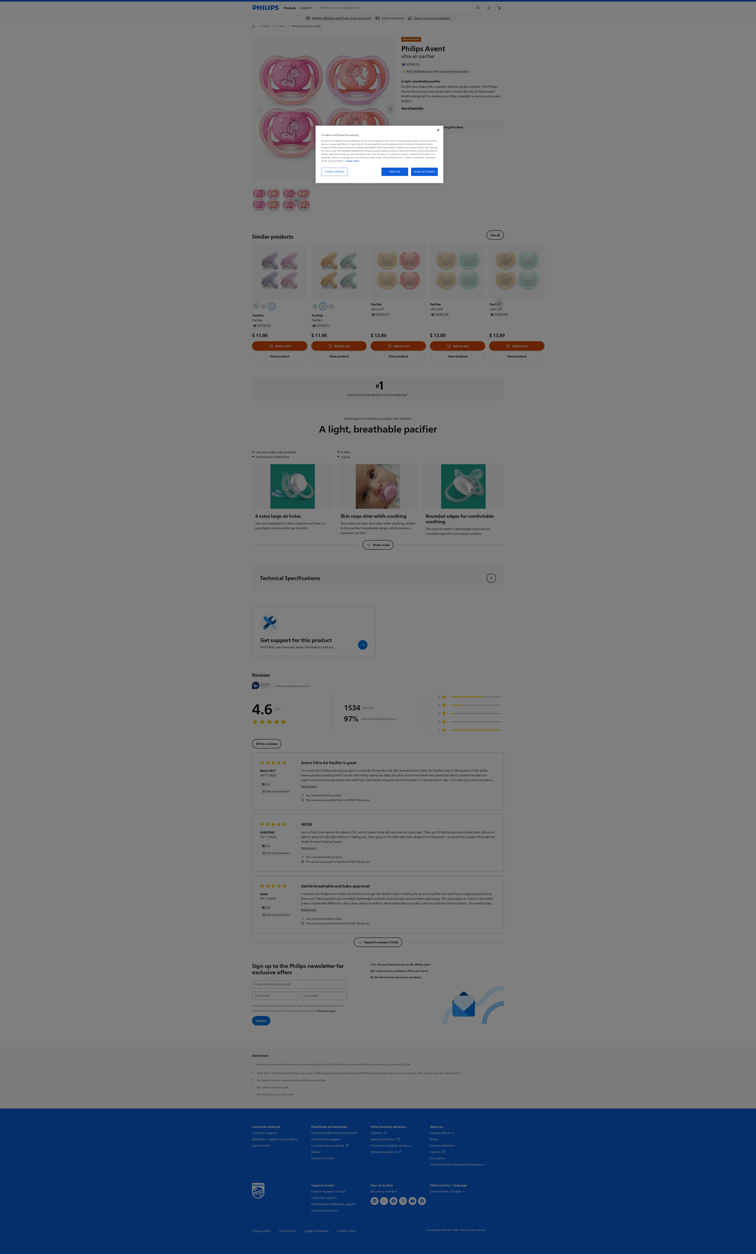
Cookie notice (352, 161)
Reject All (395, 172)
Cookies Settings (334, 172)
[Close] (438, 130)
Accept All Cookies (424, 172)
